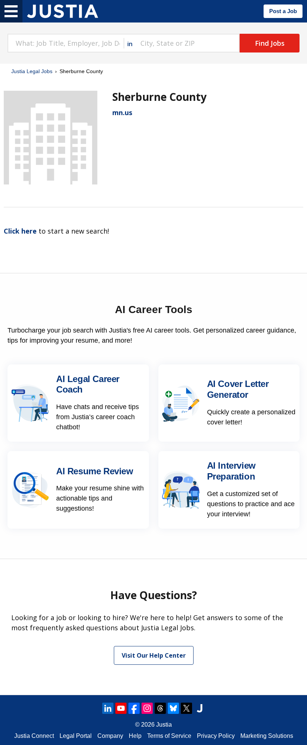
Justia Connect (34, 736)
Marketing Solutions (266, 736)
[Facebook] (134, 708)
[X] (186, 708)
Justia (164, 724)
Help (135, 736)
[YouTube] (121, 708)
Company (110, 736)
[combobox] (65, 43)
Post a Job (283, 11)
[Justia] (62, 11)
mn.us (122, 112)
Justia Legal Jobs (31, 71)
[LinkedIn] (107, 708)
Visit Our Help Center (154, 655)
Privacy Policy (216, 736)
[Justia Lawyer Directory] (199, 708)
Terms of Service (169, 736)
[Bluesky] (173, 708)
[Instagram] (147, 708)
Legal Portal (76, 736)
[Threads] (160, 708)
